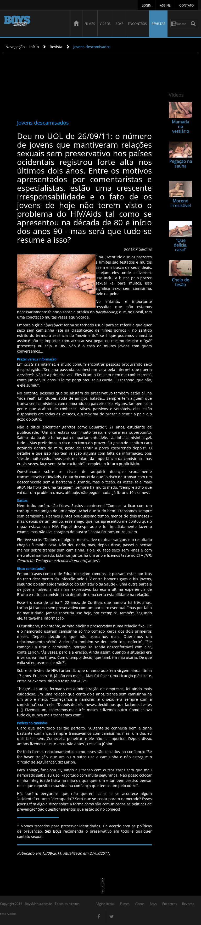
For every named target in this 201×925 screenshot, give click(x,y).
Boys (119, 23)
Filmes (90, 23)
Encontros (137, 23)
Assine (165, 5)
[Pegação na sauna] (180, 150)
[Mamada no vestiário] (180, 110)
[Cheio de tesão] (180, 268)
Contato (186, 5)
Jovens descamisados (91, 46)
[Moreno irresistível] (180, 189)
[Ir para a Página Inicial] (76, 23)
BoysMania (34, 24)
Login (146, 5)
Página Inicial (105, 903)
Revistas (158, 23)
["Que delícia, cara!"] (180, 229)
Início (34, 46)
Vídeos (105, 23)
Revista (56, 46)
